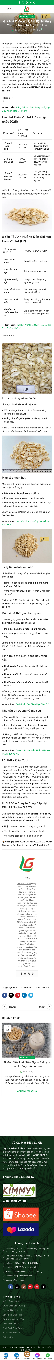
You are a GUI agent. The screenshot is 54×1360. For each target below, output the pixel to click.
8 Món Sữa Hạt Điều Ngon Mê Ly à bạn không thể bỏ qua (27, 1064)
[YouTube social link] (30, 1286)
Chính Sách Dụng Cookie (13, 1328)
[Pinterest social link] (27, 2)
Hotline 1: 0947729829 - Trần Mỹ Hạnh (23, 1263)
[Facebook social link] (19, 2)
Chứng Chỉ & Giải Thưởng (14, 1306)
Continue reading (27, 1091)
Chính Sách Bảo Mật (11, 1324)
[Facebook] (21, 973)
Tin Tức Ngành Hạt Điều (13, 1319)
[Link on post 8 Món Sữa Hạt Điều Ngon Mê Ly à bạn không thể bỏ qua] (27, 1040)
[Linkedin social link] (30, 2)
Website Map (8, 1337)
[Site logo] (27, 8)
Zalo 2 (16, 1358)
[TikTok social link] (43, 1286)
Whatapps (48, 1358)
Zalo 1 (6, 1358)
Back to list (27, 1007)
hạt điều (27, 987)
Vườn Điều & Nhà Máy (12, 1301)
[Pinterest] (29, 973)
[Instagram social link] (23, 1286)
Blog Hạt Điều (27, 16)
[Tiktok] (32, 973)
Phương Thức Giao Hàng (13, 1310)
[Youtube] (25, 973)
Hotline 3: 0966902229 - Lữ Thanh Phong (24, 1271)
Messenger (37, 1358)
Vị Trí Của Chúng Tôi (11, 1333)
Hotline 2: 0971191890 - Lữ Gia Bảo (21, 1267)
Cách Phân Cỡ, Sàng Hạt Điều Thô (32, 704)
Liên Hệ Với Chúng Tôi (12, 1315)
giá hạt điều (11, 987)
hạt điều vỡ (43, 987)
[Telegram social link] (34, 2)
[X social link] (23, 2)
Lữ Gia (18, 30)
